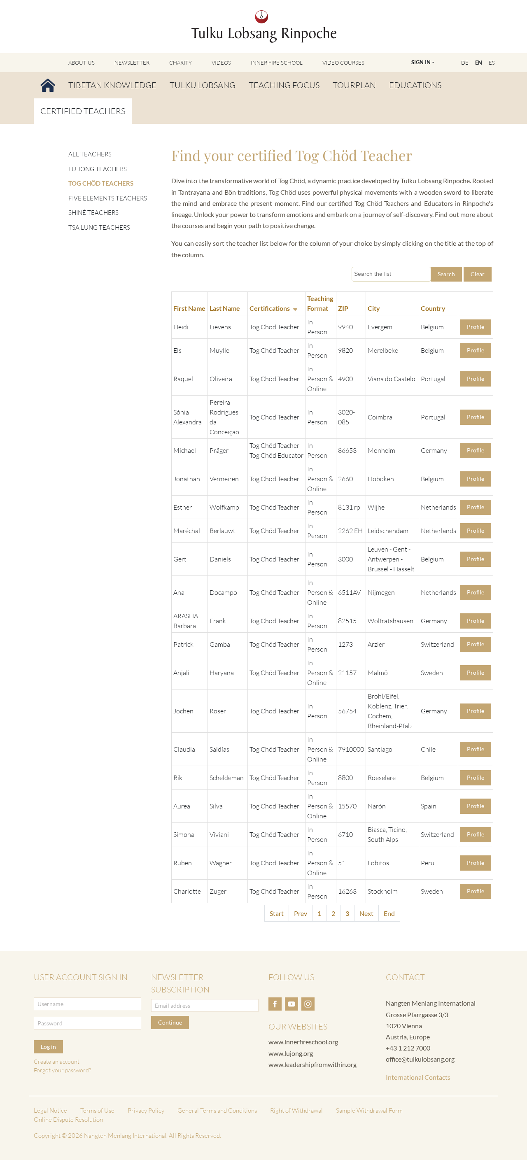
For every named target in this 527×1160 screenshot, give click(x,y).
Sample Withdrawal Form (369, 1110)
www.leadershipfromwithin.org (312, 1064)
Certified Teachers (82, 111)
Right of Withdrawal (296, 1110)
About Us (81, 62)
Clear (478, 273)
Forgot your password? (62, 1070)
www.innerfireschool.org (303, 1042)
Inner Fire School (277, 62)
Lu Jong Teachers (97, 169)
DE (465, 62)
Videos (221, 62)
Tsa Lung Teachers (99, 227)
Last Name (225, 308)
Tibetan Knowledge (112, 85)
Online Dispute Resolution (68, 1119)
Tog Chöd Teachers (100, 183)
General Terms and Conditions (217, 1110)
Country (433, 308)
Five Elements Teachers (107, 198)
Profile (475, 326)
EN (478, 62)
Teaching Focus (284, 85)
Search (446, 273)
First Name (189, 308)
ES (492, 62)
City (374, 308)
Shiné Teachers (93, 213)
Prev (300, 913)
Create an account (56, 1061)
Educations (415, 85)
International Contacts (418, 1077)
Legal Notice (50, 1110)
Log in (48, 1046)
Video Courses (343, 62)
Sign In (421, 62)
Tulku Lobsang (203, 85)
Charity (180, 62)
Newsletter (131, 62)
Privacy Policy (146, 1110)
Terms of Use (97, 1110)
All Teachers (90, 154)
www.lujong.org (290, 1053)
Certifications (270, 308)
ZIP (343, 308)
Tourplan (354, 85)
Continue (170, 1022)
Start (277, 913)
